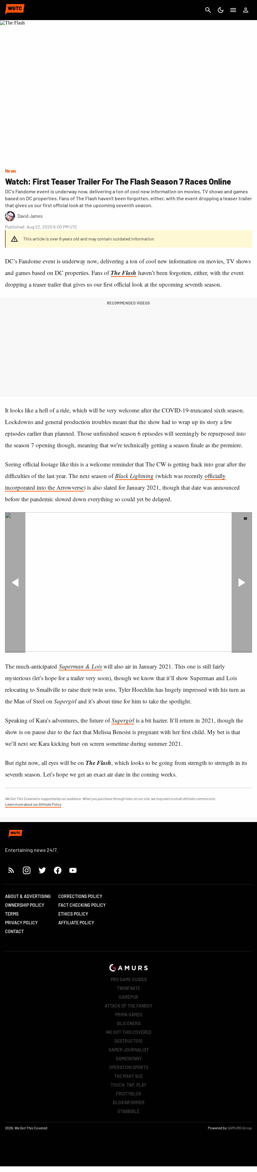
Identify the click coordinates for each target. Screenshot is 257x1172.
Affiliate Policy (76, 922)
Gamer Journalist (128, 1049)
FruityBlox (128, 1093)
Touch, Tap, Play (128, 1085)
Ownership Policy (24, 905)
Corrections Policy (80, 896)
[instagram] (26, 870)
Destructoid (128, 1041)
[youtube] (73, 870)
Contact (14, 931)
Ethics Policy (73, 914)
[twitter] (42, 870)
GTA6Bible (128, 1111)
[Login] (245, 10)
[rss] (11, 870)
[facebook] (57, 870)
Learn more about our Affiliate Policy (33, 804)
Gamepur (128, 997)
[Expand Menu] (233, 10)
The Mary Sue (128, 1076)
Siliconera (129, 1023)
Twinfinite (128, 988)
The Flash (123, 272)
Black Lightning (134, 476)
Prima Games (128, 1014)
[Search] (208, 10)
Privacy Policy (21, 922)
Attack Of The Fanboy (128, 1005)
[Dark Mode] (220, 10)
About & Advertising (28, 896)
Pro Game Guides (129, 979)
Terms (11, 914)
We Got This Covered (128, 1032)
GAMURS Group (240, 1128)
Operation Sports (128, 1067)
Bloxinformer (128, 1102)
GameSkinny (129, 1058)
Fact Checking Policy (82, 905)
